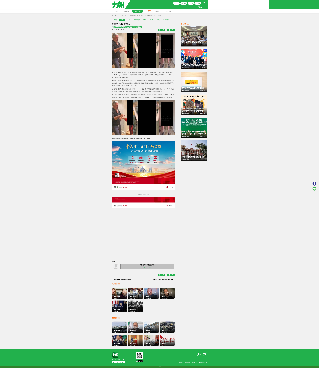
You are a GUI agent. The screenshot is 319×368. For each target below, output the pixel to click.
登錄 (150, 267)
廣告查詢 (204, 362)
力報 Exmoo (119, 362)
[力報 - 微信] (314, 189)
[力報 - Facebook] (314, 184)
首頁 (116, 11)
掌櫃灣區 (166, 20)
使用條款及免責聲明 (190, 362)
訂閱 (192, 3)
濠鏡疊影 (137, 20)
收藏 (162, 30)
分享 (172, 30)
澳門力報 (114, 15)
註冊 (144, 267)
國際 (121, 20)
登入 (177, 3)
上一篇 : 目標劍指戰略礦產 (122, 280)
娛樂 (158, 20)
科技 (151, 20)
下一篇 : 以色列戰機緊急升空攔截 (162, 280)
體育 (144, 20)
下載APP (200, 7)
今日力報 (138, 11)
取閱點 (157, 11)
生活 (148, 11)
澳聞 (115, 20)
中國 (128, 20)
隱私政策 (198, 362)
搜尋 (185, 3)
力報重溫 (168, 11)
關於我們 (181, 362)
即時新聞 (126, 11)
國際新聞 (133, 15)
